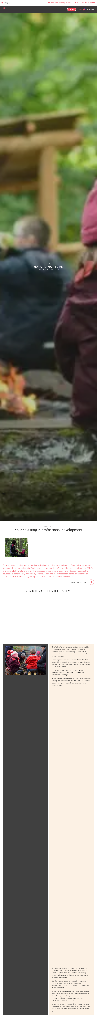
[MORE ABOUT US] (91, 582)
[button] (4, 8)
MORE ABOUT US (79, 582)
